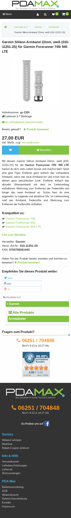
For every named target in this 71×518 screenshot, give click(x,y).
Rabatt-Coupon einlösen (15, 447)
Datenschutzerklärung (14, 498)
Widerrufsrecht (10, 494)
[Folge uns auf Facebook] (35, 423)
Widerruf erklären (11, 440)
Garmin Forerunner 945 (20, 222)
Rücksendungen (11, 473)
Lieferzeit (7, 469)
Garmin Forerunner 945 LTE (23, 226)
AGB (4, 490)
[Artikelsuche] (45, 14)
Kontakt (6, 502)
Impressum (8, 506)
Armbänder (17, 319)
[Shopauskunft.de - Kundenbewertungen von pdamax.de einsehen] (36, 364)
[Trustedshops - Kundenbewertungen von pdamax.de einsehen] (21, 364)
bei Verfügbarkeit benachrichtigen (24, 122)
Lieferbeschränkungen (14, 465)
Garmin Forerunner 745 (20, 218)
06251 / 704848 (38, 340)
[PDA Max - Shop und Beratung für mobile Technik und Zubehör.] (5, 27)
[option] (35, 81)
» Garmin (13, 303)
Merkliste (7, 444)
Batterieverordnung (12, 486)
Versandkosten (30, 142)
